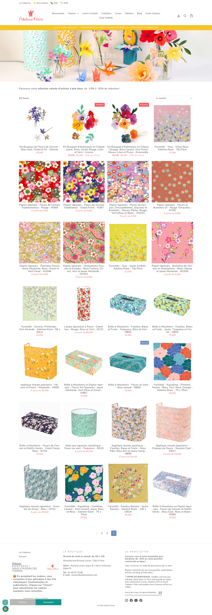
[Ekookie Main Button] (5, 609)
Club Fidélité (106, 17)
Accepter (48, 602)
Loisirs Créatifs (90, 13)
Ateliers (129, 13)
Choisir (23, 602)
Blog (139, 13)
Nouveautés (58, 13)
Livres (118, 13)
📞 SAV (54, 3)
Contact (22, 556)
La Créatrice (25, 3)
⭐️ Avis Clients (40, 3)
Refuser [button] (16, 563)
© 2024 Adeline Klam (106, 605)
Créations (107, 13)
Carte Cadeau (153, 13)
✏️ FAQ (64, 3)
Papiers (72, 13)
